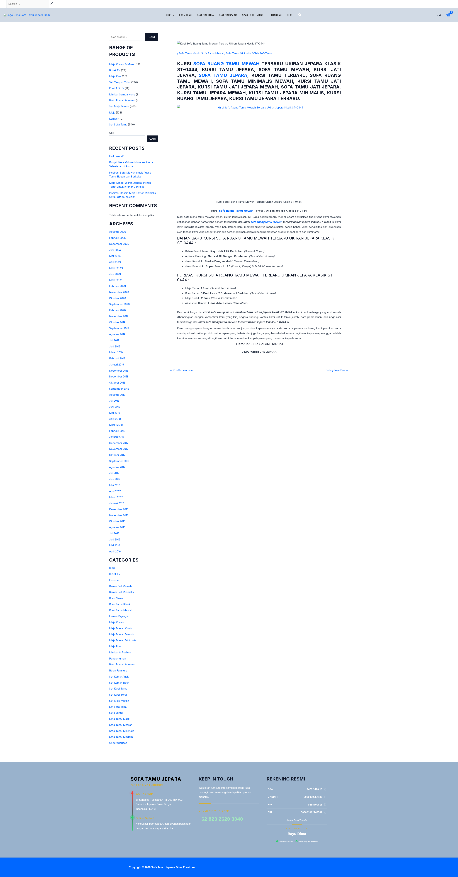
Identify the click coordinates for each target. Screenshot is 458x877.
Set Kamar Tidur (119, 682)
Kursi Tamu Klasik (119, 604)
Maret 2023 (116, 280)
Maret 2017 (116, 497)
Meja (112, 112)
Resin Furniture (118, 670)
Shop (168, 15)
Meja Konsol (116, 622)
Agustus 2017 (117, 467)
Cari (151, 37)
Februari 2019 (117, 358)
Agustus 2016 (117, 527)
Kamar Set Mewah (120, 586)
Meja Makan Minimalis (122, 640)
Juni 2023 (115, 274)
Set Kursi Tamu (118, 688)
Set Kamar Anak (119, 676)
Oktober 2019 (117, 322)
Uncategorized (118, 743)
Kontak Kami (185, 15)
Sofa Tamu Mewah (120, 725)
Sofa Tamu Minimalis (121, 731)
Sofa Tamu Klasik (119, 718)
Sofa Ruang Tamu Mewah (226, 63)
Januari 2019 (116, 364)
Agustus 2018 (117, 394)
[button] (172, 15)
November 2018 (118, 376)
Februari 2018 (117, 431)
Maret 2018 (116, 424)
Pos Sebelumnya (181, 370)
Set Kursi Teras (118, 694)
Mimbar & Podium (120, 652)
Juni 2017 (114, 479)
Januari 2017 (116, 503)
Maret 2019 (116, 352)
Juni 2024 (115, 250)
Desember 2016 (118, 509)
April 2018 (115, 419)
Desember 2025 (119, 244)
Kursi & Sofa (116, 88)
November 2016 (118, 515)
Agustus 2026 (117, 231)
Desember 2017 (118, 443)
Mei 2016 (114, 545)
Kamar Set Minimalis (121, 592)
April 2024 (115, 262)
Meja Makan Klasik (120, 628)
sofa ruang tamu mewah (266, 222)
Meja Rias (115, 76)
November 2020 (119, 292)
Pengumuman (117, 658)
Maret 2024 (116, 268)
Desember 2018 (118, 370)
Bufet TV (114, 70)
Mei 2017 (114, 485)
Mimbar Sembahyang (122, 94)
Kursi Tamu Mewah (120, 610)
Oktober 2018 (117, 382)
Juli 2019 (114, 340)
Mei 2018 (114, 412)
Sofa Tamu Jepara (223, 75)
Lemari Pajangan (119, 616)
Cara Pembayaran (228, 15)
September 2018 (119, 388)
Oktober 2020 (117, 298)
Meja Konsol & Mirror (122, 64)
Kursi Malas (116, 598)
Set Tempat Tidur (119, 82)
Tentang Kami (275, 15)
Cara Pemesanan (205, 15)
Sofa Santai (116, 712)
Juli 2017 (114, 473)
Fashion (114, 580)
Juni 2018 (114, 406)
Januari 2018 (116, 437)
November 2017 (118, 449)
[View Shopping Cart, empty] (448, 15)
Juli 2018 (114, 400)
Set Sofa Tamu (118, 124)
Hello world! (116, 156)
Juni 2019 (114, 346)
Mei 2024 (115, 256)
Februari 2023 (117, 286)
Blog (289, 15)
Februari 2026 (117, 237)
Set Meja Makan (119, 106)
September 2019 (119, 328)
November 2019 (118, 316)
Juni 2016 (114, 539)
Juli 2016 (114, 533)
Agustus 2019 (117, 334)
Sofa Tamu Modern (121, 736)
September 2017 (119, 461)
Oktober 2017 (117, 455)
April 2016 (115, 551)
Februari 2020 (117, 310)
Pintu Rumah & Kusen (122, 100)
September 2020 (119, 304)
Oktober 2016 (117, 521)
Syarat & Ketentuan (252, 15)
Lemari (113, 118)
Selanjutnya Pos (337, 370)
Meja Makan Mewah (121, 634)
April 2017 (115, 491)
